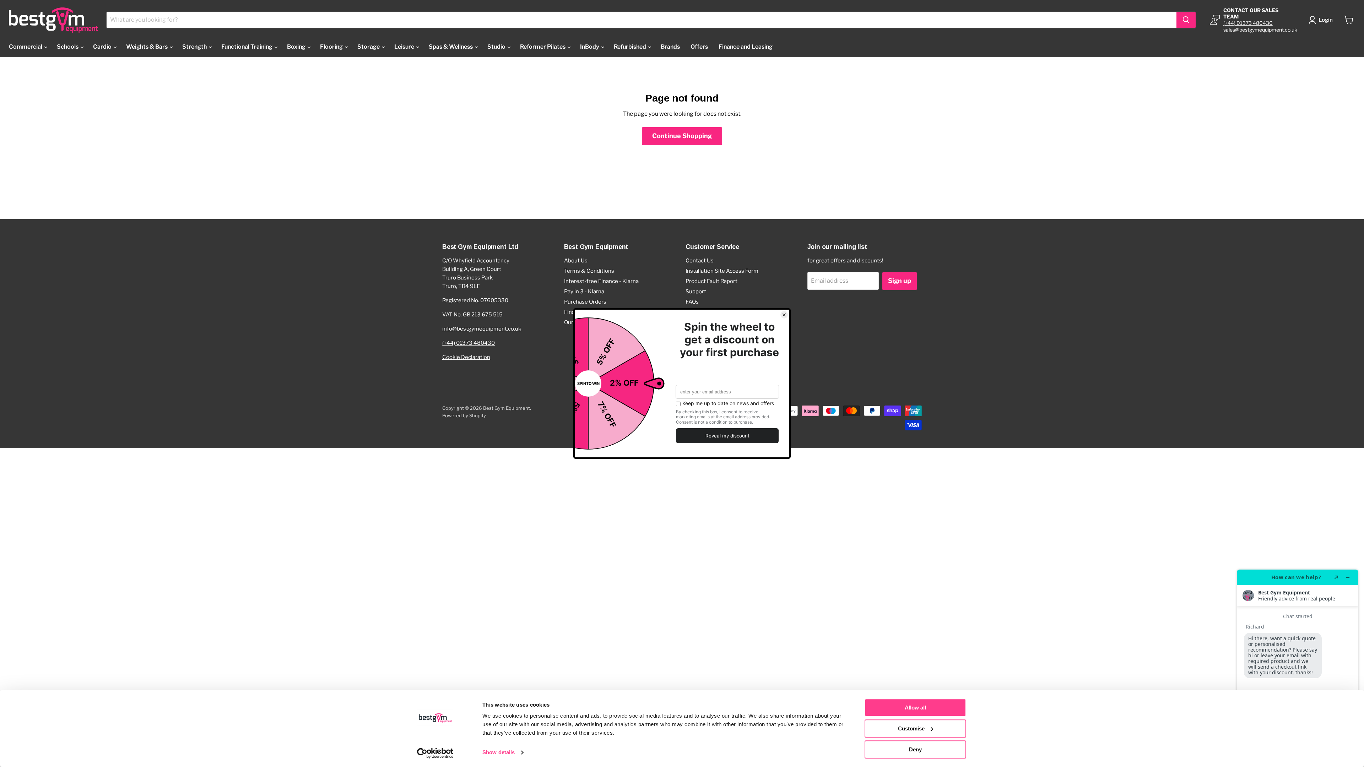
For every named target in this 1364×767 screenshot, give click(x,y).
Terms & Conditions (589, 271)
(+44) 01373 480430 (1248, 23)
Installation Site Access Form (722, 271)
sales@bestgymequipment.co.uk (1260, 30)
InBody (590, 46)
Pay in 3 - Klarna (584, 291)
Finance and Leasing (746, 46)
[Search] (1186, 20)
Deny (915, 749)
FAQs (692, 302)
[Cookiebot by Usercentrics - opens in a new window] (435, 753)
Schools (68, 46)
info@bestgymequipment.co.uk (481, 329)
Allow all (915, 708)
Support (696, 291)
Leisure (404, 46)
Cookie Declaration (466, 357)
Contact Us (700, 260)
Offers (699, 46)
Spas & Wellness (451, 46)
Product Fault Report (711, 281)
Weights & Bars (147, 46)
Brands (670, 46)
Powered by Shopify (464, 415)
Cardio (103, 46)
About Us (576, 260)
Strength (195, 46)
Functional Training (247, 46)
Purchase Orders (585, 302)
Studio (497, 46)
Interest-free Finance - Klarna (601, 281)
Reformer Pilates (543, 46)
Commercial (26, 46)
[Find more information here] (1297, 665)
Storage (369, 46)
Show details (498, 753)
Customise (911, 728)
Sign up (899, 280)
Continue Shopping (682, 136)
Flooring (332, 46)
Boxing (297, 46)
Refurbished (630, 46)
